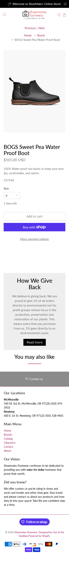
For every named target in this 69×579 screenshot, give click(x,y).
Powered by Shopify (39, 536)
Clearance (9, 442)
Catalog (8, 438)
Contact (8, 446)
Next (41, 28)
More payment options (34, 239)
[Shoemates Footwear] (34, 15)
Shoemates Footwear (26, 532)
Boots (41, 35)
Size (6, 188)
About (7, 450)
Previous (30, 28)
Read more (35, 342)
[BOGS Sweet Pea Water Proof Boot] (34, 91)
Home (28, 35)
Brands (8, 434)
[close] (65, 4)
